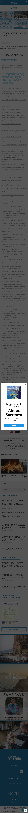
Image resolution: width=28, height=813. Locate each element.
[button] (25, 384)
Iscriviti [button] (14, 425)
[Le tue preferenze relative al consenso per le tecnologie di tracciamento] (25, 810)
